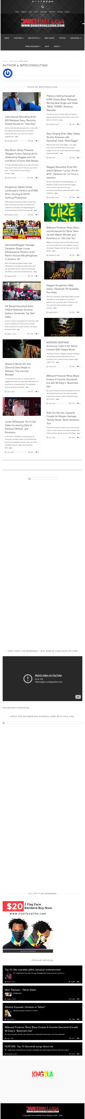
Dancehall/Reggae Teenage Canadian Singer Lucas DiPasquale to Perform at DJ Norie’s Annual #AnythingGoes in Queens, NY (21, 252)
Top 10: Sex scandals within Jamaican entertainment (33, 969)
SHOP (47, 46)
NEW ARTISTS (33, 38)
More (67, 973)
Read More (33, 108)
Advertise (52, 12)
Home (17, 12)
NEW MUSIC (74, 38)
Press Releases (32, 46)
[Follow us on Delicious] (46, 1)
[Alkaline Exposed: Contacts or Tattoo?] (8, 1013)
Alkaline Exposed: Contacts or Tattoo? (25, 1007)
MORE (56, 46)
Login (30, 12)
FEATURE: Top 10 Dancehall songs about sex (29, 1046)
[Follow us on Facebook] (41, 1)
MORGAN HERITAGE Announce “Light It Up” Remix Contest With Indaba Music (62, 346)
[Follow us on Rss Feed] (38, 1)
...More (16, 136)
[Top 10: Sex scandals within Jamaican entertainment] (8, 975)
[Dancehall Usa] (42, 22)
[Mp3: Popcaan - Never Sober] (8, 994)
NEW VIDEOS (49, 38)
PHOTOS (62, 38)
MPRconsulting (34, 65)
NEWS (6, 38)
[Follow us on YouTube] (49, 1)
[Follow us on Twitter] (43, 1)
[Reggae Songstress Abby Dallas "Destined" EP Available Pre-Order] (63, 270)
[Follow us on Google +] (35, 1)
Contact (67, 12)
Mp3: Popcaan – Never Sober (20, 989)
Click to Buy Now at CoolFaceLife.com (16, 708)
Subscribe (43, 12)
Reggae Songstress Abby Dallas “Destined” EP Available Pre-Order (62, 289)
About (36, 12)
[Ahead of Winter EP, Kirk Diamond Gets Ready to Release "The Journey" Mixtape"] (22, 348)
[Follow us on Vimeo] (32, 1)
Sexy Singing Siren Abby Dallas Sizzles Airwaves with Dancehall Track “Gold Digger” (63, 137)
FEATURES (18, 38)
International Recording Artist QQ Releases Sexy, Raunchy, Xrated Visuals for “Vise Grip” (20, 120)
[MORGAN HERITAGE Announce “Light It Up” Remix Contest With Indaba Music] (63, 327)
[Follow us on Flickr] (52, 1)
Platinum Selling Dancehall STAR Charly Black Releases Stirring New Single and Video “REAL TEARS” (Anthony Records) (62, 103)
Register (24, 12)
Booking (60, 12)
